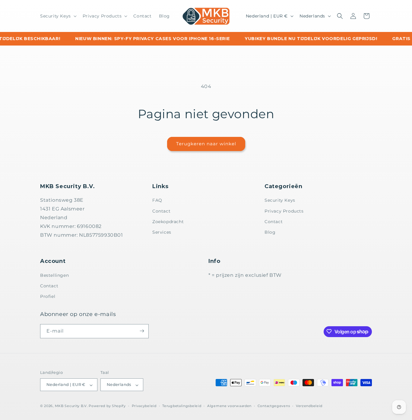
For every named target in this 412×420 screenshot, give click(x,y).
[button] (57, 16)
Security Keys (280, 200)
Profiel (47, 296)
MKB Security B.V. (71, 406)
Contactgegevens (274, 406)
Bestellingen (54, 275)
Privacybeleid (144, 406)
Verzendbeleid (309, 406)
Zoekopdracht (168, 221)
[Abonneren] (141, 331)
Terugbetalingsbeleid (181, 406)
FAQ (157, 200)
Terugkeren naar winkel (206, 144)
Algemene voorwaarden (229, 406)
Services (161, 232)
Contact (161, 211)
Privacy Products (284, 211)
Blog (270, 232)
